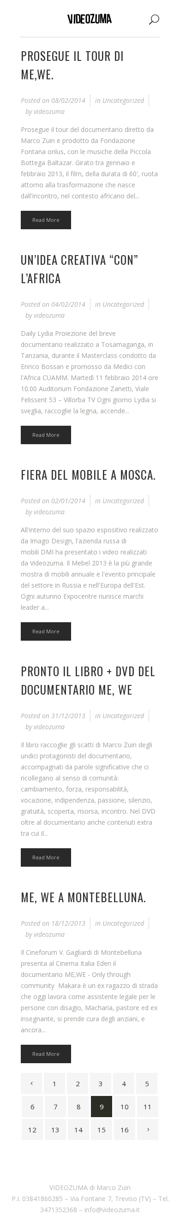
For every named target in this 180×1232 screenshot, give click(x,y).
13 (55, 1129)
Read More (46, 219)
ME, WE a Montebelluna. (83, 896)
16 (124, 1129)
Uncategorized (123, 100)
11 (148, 1106)
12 (32, 1129)
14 (78, 1129)
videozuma (49, 111)
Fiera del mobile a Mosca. (88, 474)
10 (124, 1106)
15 (101, 1129)
